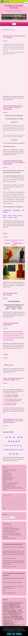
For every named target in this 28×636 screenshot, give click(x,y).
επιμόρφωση (6, 619)
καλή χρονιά (15, 283)
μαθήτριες (8, 315)
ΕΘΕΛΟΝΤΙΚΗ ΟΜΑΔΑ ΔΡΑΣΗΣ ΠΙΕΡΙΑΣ (11, 603)
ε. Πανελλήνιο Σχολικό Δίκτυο (9, 538)
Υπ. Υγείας (17, 606)
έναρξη (22, 607)
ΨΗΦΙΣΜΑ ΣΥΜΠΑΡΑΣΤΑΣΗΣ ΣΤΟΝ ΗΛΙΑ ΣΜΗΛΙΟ (13, 578)
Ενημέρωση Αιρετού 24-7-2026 (9, 566)
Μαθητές (21, 283)
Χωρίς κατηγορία (19, 96)
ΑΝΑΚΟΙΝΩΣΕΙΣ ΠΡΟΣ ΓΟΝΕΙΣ (9, 470)
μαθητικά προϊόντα (20, 409)
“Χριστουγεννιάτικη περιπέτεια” (10, 404)
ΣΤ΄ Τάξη (5, 606)
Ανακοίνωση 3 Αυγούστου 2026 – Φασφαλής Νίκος (14, 546)
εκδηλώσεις (18, 222)
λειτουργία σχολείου (10, 622)
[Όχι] (26, 631)
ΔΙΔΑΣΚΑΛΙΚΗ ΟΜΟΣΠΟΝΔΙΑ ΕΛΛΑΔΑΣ (13, 544)
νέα (5, 625)
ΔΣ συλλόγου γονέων (14, 151)
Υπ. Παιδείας (11, 606)
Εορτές (10, 346)
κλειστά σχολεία (7, 620)
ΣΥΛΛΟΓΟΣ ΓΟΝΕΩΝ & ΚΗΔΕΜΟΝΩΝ (11, 482)
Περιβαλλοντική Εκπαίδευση (9, 605)
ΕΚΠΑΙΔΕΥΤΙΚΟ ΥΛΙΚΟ (7, 479)
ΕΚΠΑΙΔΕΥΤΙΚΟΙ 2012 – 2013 (9, 484)
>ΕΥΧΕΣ (5, 354)
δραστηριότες (13, 409)
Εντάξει (9, 634)
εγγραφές (5, 614)
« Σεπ (4, 508)
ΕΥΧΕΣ (5, 233)
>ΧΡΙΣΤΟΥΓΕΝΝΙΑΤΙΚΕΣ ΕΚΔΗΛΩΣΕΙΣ (10, 324)
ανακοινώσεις (10, 222)
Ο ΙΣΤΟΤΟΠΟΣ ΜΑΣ (7, 474)
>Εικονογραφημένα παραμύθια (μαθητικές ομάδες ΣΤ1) (13, 379)
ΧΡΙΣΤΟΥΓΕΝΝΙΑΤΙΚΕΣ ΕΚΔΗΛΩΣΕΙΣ (10, 294)
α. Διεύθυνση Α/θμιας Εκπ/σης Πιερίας (11, 529)
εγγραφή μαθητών (7, 616)
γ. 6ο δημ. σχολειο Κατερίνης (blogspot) (11, 533)
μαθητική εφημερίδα (20, 624)
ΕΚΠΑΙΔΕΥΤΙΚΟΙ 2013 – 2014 (9, 478)
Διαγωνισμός (19, 602)
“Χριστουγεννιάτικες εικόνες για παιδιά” (13, 399)
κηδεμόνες (21, 619)
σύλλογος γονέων (9, 152)
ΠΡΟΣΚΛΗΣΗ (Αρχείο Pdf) (9, 146)
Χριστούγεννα (14, 98)
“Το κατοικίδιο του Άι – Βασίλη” (11, 396)
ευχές (11, 283)
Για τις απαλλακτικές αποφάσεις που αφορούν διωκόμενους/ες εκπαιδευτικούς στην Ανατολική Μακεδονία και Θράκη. (14, 562)
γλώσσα (5, 612)
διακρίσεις (20, 612)
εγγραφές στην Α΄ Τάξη (13, 614)
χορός (15, 152)
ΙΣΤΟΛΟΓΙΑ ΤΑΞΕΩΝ (7, 473)
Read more (18, 634)
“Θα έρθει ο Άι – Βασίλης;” (11, 403)
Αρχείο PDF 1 (7, 243)
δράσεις (8, 409)
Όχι (13, 634)
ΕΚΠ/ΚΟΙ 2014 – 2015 (7, 476)
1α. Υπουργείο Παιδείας (8, 526)
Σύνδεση (7, 1)
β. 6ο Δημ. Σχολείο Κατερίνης (9, 531)
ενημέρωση (19, 619)
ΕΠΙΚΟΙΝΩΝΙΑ (6, 471)
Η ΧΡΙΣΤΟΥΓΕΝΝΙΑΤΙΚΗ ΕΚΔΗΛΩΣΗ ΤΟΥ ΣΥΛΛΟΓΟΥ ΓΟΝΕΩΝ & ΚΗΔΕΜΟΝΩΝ (14, 162)
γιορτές (8, 370)
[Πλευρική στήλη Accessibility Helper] (26, 3)
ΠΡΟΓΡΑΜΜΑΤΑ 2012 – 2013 (9, 486)
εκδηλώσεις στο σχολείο (17, 313)
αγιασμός (5, 608)
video (5, 602)
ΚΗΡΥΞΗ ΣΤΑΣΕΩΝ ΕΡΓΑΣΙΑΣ (9, 592)
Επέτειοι (6, 604)
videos (4, 481)
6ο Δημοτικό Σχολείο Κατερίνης (14, 7)
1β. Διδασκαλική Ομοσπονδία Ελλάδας (11, 528)
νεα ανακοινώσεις (16, 224)
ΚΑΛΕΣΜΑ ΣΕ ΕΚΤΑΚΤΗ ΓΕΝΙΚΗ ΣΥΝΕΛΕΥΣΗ (12, 582)
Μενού (14, 23)
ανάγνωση (12, 608)
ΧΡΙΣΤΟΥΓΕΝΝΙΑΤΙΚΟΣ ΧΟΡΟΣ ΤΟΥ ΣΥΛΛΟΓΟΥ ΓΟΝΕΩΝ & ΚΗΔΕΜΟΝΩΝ (12, 107)
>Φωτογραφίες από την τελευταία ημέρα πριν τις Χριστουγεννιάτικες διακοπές (13, 420)
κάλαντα (8, 98)
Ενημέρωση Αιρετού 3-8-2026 (9, 558)
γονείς (8, 151)
